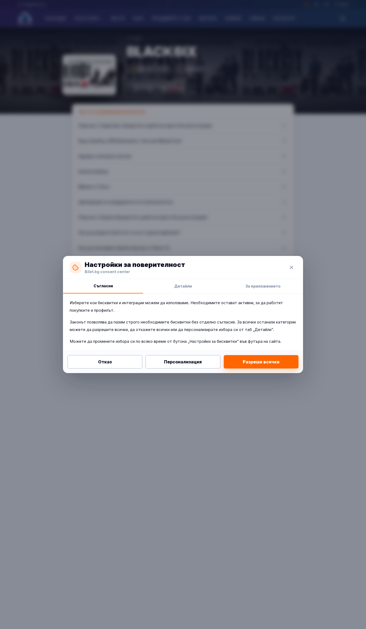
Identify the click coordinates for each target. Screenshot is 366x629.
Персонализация (183, 361)
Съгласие (103, 286)
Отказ (105, 361)
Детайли (183, 286)
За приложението (263, 286)
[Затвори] (291, 267)
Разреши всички (261, 361)
